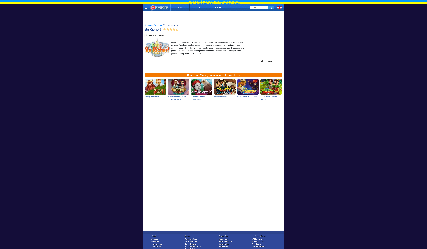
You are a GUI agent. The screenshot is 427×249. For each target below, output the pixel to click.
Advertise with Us (191, 239)
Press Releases (156, 244)
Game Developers (191, 241)
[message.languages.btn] (280, 7)
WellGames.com (257, 239)
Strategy (161, 35)
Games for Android (225, 241)
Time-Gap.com (257, 244)
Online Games (223, 239)
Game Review (223, 246)
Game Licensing (190, 244)
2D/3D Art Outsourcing (193, 246)
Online (180, 7)
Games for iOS (224, 244)
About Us (154, 239)
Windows (158, 25)
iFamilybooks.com (258, 241)
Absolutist (149, 25)
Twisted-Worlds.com (259, 246)
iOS (198, 7)
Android (217, 7)
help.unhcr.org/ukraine (202, 3)
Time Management (151, 35)
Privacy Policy (156, 246)
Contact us (155, 241)
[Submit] (271, 7)
